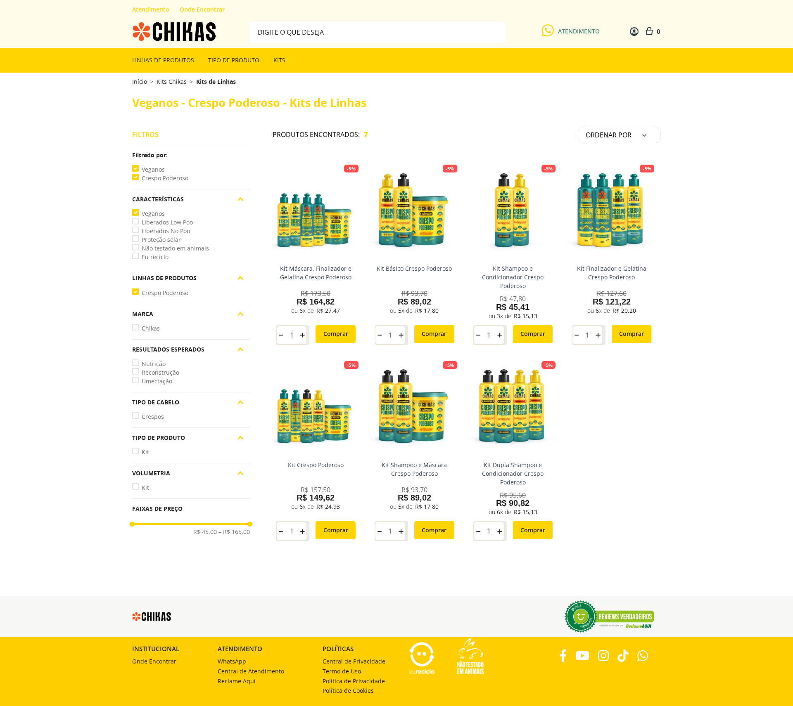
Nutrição (154, 364)
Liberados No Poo (166, 231)
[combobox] (377, 31)
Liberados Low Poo (167, 222)
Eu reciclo (155, 257)
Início (139, 81)
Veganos (153, 169)
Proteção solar (161, 239)
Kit (145, 452)
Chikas (151, 328)
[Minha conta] (634, 31)
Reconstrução (160, 372)
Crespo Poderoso (165, 178)
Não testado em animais (175, 248)
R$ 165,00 (234, 532)
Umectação (157, 381)
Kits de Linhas (216, 81)
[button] (191, 155)
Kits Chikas (172, 81)
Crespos (153, 416)
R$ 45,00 (205, 532)
